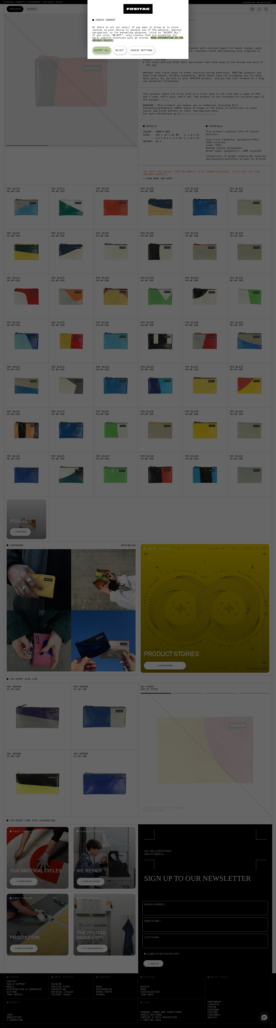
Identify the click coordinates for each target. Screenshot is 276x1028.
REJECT (119, 50)
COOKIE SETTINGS (141, 50)
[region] (138, 29)
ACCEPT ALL (101, 50)
